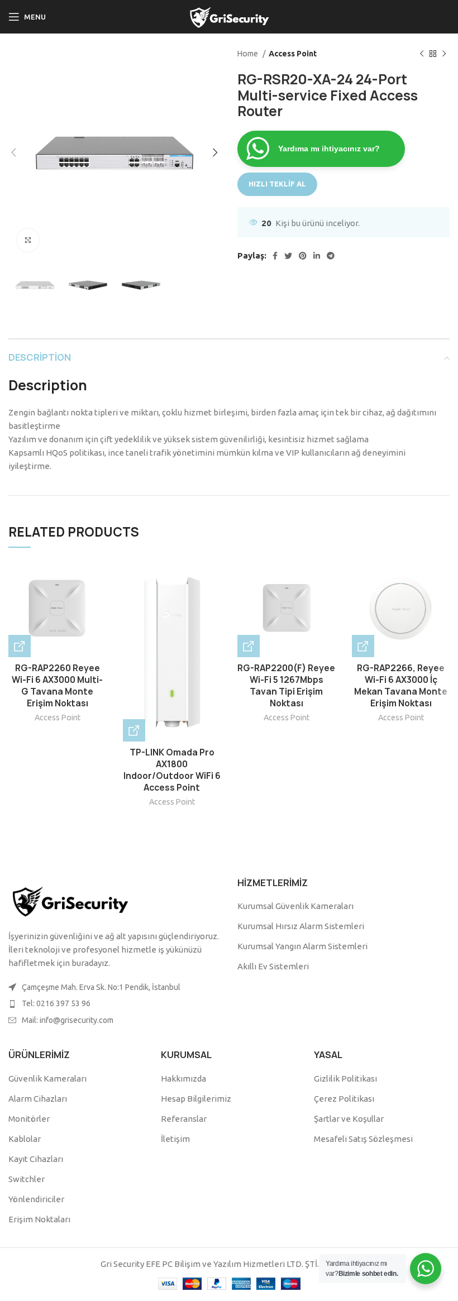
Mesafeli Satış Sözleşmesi (363, 1139)
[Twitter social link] (288, 255)
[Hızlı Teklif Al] (19, 646)
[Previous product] (421, 53)
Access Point (293, 53)
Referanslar (184, 1118)
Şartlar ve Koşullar (349, 1118)
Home (248, 53)
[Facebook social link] (275, 255)
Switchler (26, 1179)
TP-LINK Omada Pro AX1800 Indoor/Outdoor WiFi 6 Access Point (172, 770)
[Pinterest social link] (302, 255)
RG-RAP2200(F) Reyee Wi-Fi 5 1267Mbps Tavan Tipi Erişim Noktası (286, 685)
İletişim (175, 1139)
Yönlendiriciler (36, 1199)
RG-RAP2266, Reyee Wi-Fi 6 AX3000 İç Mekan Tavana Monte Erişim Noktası (400, 685)
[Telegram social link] (330, 255)
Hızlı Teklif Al (277, 184)
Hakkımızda (183, 1078)
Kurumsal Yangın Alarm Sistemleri (302, 946)
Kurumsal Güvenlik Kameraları (295, 906)
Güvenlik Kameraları (47, 1078)
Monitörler (29, 1118)
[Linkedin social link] (316, 255)
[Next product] (444, 53)
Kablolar (24, 1139)
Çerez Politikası (344, 1098)
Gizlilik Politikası (345, 1078)
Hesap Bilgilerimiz (196, 1098)
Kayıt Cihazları (35, 1159)
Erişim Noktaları (39, 1219)
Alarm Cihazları (37, 1098)
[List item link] (114, 1003)
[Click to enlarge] (28, 240)
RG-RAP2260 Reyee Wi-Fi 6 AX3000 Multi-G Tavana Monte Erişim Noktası (57, 685)
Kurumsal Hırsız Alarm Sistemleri (300, 926)
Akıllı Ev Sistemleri (273, 966)
